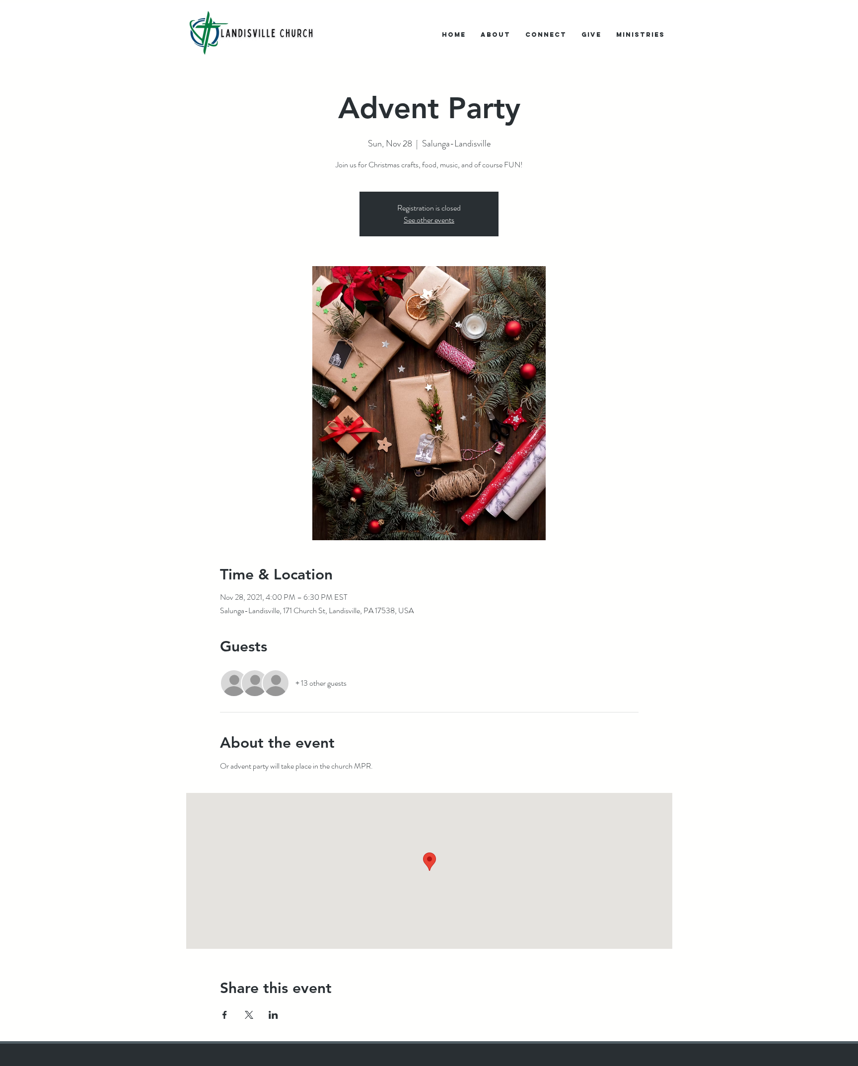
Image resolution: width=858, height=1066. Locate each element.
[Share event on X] (249, 1015)
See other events (429, 219)
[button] (495, 34)
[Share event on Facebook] (224, 1015)
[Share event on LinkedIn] (273, 1015)
